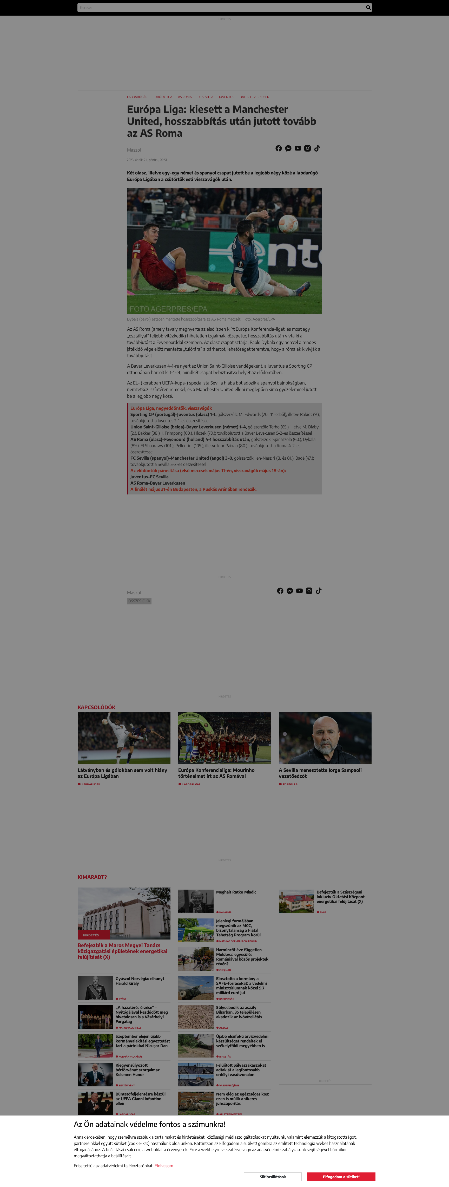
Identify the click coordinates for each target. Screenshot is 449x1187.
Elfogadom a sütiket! (341, 1177)
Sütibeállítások (273, 1177)
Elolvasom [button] (164, 1165)
